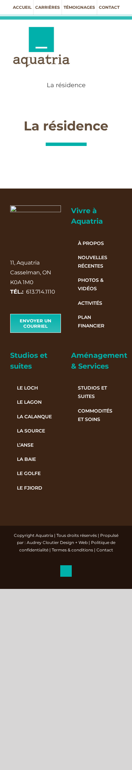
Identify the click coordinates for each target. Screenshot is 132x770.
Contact (104, 549)
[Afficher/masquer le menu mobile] (119, 29)
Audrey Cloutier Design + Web (57, 542)
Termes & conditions (72, 549)
